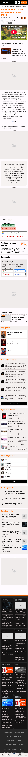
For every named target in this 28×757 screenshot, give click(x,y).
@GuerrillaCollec (9, 168)
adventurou (10, 92)
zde (5, 252)
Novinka (6, 6)
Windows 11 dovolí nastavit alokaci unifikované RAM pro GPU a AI (11, 547)
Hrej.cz (3, 543)
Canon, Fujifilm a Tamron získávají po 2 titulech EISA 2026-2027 (20, 716)
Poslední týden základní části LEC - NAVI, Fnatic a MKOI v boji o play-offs (7, 685)
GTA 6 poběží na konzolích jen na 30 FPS (7, 653)
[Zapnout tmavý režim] (19, 2)
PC (10, 22)
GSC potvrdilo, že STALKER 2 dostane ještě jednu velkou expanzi (19, 658)
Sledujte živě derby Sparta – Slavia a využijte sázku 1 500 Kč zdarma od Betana (7, 625)
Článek (3, 49)
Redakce (4, 58)
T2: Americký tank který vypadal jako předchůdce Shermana (20, 690)
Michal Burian (5, 321)
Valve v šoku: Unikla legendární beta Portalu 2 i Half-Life (7, 617)
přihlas (3, 266)
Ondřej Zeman (14, 20)
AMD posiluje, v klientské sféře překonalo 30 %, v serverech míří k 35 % (7, 717)
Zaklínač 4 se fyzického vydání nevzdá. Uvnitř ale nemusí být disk (11, 524)
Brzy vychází (5, 328)
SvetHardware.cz (6, 551)
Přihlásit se (24, 2)
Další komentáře (14, 403)
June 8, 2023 (14, 182)
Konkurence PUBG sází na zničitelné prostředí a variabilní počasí (19, 317)
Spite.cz (4, 519)
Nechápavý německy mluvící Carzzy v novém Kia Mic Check (7, 691)
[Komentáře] (17, 18)
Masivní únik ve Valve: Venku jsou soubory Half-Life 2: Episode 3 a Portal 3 (11, 532)
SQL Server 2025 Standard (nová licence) (7, 641)
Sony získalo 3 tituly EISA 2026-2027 (19, 721)
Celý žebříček (14, 481)
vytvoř (19, 266)
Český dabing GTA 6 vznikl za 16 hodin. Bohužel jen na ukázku (11, 540)
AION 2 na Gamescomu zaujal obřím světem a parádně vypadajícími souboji (10, 516)
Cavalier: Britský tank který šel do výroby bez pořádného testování (20, 676)
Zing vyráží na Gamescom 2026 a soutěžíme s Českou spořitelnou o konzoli (19, 52)
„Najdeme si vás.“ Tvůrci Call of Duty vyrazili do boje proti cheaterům (20, 625)
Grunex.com (5, 528)
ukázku (17, 252)
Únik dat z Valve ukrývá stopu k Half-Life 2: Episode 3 (20, 617)
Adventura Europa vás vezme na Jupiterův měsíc (18, 6)
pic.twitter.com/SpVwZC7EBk (14, 177)
